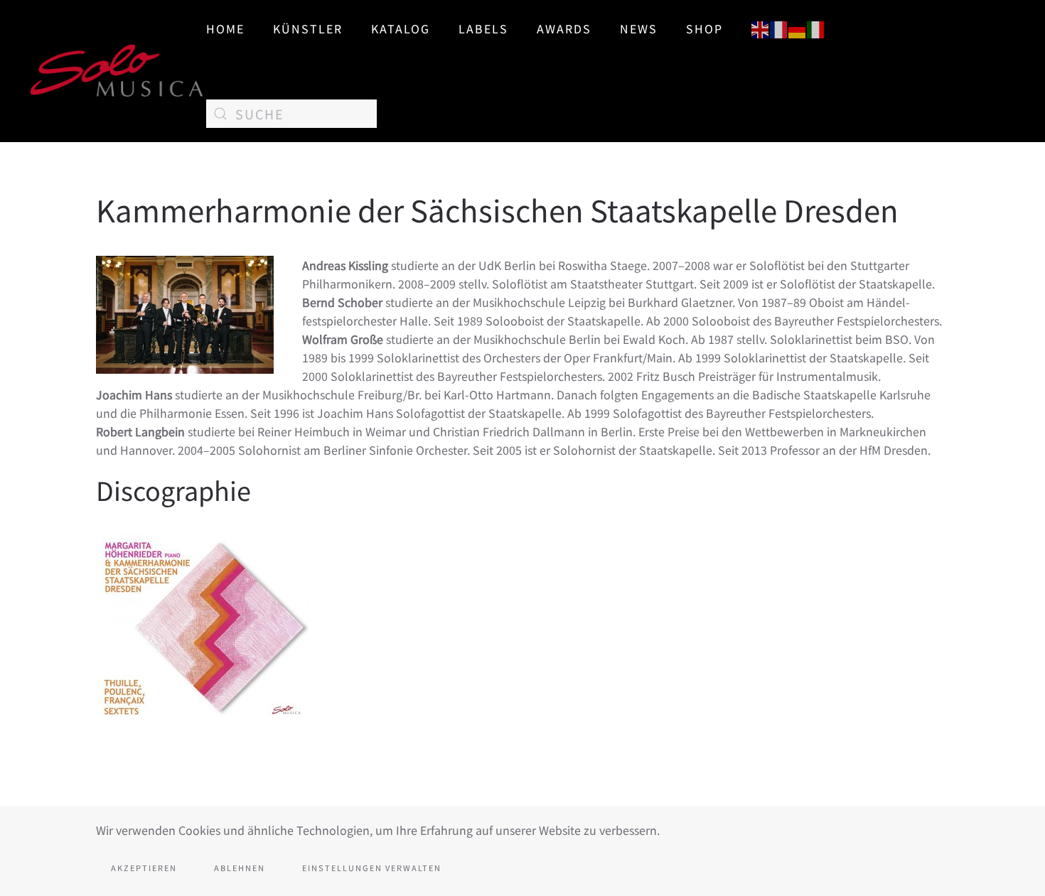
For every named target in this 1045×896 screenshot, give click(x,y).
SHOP (704, 28)
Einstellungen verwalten (371, 867)
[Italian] (816, 27)
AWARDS (564, 28)
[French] (779, 27)
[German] (797, 27)
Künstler (308, 28)
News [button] (639, 28)
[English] (760, 27)
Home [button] (225, 28)
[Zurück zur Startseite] (117, 71)
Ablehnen (239, 867)
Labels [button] (483, 28)
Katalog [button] (400, 28)
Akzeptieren (144, 867)
